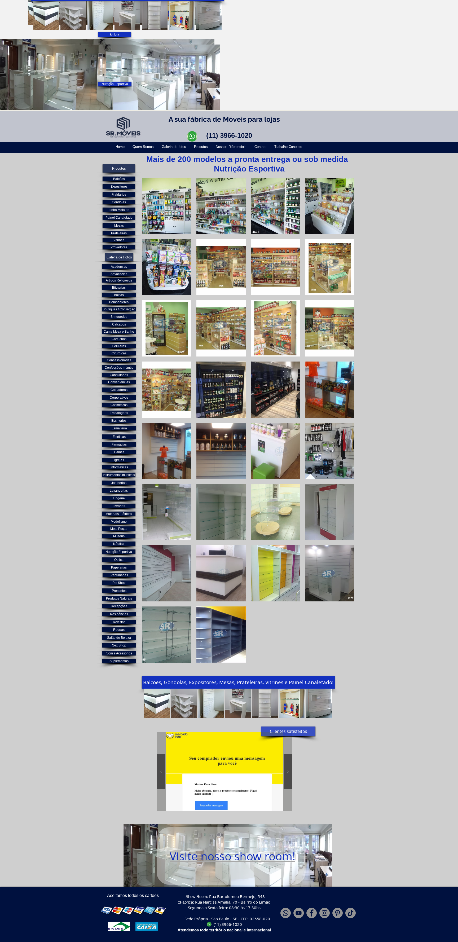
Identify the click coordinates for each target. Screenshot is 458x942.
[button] (46, 15)
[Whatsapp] (285, 913)
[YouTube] (298, 913)
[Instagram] (324, 913)
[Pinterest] (337, 913)
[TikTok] (350, 913)
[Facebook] (311, 913)
